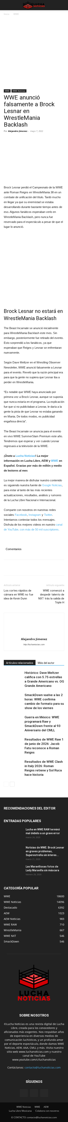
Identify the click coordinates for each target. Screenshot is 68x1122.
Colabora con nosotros (47, 1110)
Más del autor (46, 662)
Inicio (6, 14)
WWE (16, 14)
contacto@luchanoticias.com (43, 1067)
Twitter (48, 514)
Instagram (35, 514)
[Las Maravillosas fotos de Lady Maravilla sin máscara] (13, 871)
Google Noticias (52, 485)
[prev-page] (6, 784)
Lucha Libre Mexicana (20, 1110)
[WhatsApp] (33, 139)
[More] (42, 139)
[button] (6, 5)
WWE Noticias (19, 90)
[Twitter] (16, 139)
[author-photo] (34, 625)
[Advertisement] (34, 54)
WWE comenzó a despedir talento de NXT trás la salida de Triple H (51, 596)
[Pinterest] (25, 139)
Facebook (21, 514)
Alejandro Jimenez (17, 131)
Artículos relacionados (19, 662)
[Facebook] (7, 139)
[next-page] (12, 784)
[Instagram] (34, 1093)
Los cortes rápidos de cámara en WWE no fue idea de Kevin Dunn (18, 594)
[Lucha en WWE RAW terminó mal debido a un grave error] (13, 834)
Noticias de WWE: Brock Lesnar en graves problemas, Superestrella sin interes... (45, 851)
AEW (46, 1106)
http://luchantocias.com (34, 644)
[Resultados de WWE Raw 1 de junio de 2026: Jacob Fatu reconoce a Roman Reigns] (13, 743)
